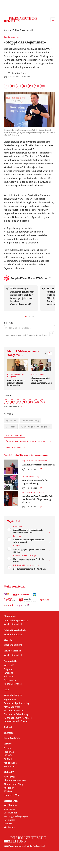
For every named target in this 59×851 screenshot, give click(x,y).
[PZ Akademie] (21, 594)
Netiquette (9, 820)
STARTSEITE (12, 435)
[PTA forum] (6, 594)
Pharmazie (10, 616)
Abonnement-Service (15, 780)
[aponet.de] (44, 600)
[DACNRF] (34, 594)
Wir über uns (10, 805)
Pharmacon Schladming (16, 714)
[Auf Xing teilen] (24, 86)
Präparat (8, 669)
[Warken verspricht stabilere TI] (11, 467)
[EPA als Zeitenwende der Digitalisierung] (11, 482)
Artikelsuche (10, 762)
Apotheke (11, 420)
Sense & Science (12, 650)
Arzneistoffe (10, 661)
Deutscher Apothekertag (16, 703)
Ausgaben (9, 787)
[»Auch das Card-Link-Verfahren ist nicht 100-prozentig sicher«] (11, 498)
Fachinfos (9, 751)
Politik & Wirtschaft (15, 630)
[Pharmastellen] (9, 600)
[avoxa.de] (8, 605)
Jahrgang (8, 672)
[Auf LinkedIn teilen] (18, 86)
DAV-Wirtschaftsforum (16, 721)
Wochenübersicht (13, 624)
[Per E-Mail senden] (36, 86)
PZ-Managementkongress (35, 427)
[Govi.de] (27, 600)
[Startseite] (25, 839)
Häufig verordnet (12, 683)
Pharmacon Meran (13, 710)
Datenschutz (10, 812)
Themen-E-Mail (11, 795)
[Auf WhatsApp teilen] (30, 86)
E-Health (11, 427)
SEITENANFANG (14, 447)
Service (7, 743)
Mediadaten (10, 827)
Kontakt (8, 823)
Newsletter (9, 776)
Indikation (9, 676)
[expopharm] (23, 605)
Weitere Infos (11, 800)
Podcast (8, 727)
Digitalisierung (11, 141)
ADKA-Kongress (12, 706)
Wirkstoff (8, 665)
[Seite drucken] (42, 86)
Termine (8, 748)
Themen (8, 732)
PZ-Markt (8, 759)
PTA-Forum (9, 766)
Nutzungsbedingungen (16, 816)
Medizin (8, 640)
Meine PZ (9, 772)
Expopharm (10, 699)
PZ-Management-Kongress (18, 717)
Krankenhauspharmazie (16, 620)
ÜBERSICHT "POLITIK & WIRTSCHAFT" (27, 441)
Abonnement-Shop (13, 784)
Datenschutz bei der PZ (12, 407)
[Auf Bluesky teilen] (12, 86)
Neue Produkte (12, 738)
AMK (6, 689)
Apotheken (37, 217)
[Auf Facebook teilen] (6, 86)
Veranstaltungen (13, 695)
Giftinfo (8, 755)
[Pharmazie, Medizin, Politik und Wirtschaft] (21, 19)
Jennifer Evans (19, 73)
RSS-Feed (8, 791)
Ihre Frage (8, 322)
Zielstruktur (10, 680)
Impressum (9, 809)
